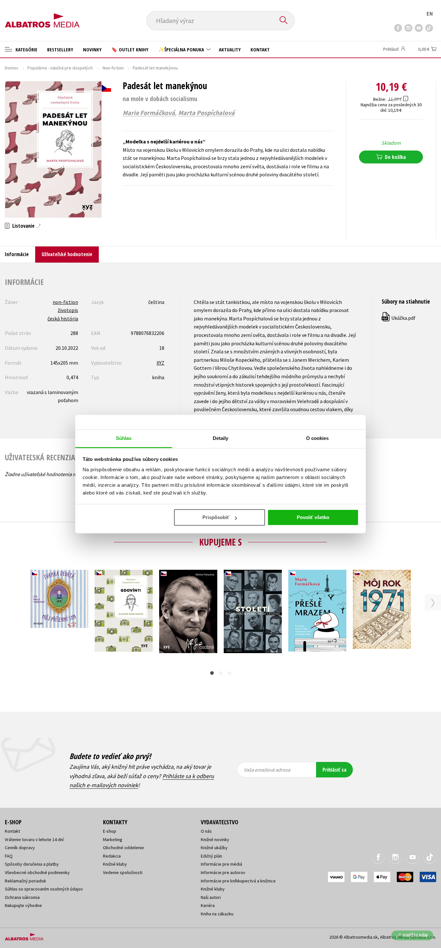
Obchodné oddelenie (123, 847)
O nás (206, 831)
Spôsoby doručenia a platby (32, 864)
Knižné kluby (115, 864)
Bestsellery (60, 49)
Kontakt (260, 49)
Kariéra (208, 905)
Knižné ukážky (214, 847)
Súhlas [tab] (124, 438)
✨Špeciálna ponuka (181, 49)
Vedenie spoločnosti (122, 872)
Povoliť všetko (313, 517)
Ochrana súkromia (22, 897)
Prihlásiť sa (334, 769)
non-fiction (65, 302)
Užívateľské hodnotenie (67, 254)
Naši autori (211, 897)
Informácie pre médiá (221, 864)
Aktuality (230, 49)
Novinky (92, 49)
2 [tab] (220, 673)
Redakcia (112, 856)
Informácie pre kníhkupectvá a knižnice (238, 881)
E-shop (109, 831)
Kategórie (25, 49)
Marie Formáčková (149, 112)
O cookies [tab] (317, 438)
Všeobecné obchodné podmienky (37, 872)
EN (429, 13)
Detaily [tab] (221, 438)
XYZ (160, 362)
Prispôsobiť (215, 517)
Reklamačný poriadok (25, 881)
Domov (11, 68)
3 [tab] (229, 673)
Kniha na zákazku (217, 914)
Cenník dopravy (20, 847)
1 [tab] (212, 673)
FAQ (9, 856)
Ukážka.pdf (398, 318)
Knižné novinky (215, 839)
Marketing (112, 839)
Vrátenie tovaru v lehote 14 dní (34, 839)
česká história (62, 318)
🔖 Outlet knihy (130, 49)
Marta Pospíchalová (206, 112)
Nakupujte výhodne (23, 905)
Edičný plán (211, 856)
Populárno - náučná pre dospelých (60, 68)
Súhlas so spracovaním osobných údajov (44, 889)
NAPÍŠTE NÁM (415, 935)
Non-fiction (113, 68)
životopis (68, 310)
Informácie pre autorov (223, 872)
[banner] (42, 15)
